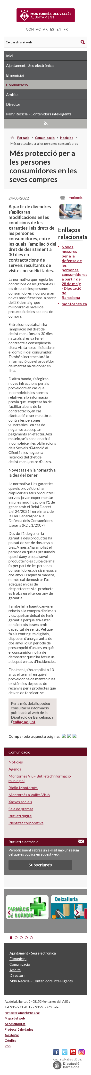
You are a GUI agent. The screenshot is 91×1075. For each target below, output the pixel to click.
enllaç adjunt (24, 721)
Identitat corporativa (25, 822)
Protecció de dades (19, 1029)
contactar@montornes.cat (22, 1013)
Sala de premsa (20, 808)
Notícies (66, 138)
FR (66, 29)
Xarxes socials (20, 801)
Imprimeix (75, 198)
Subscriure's (40, 864)
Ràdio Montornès (23, 787)
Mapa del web (15, 1018)
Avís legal (12, 1035)
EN (59, 29)
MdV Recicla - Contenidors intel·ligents (38, 114)
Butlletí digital (20, 815)
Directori (13, 104)
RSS (45, 123)
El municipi (15, 75)
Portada (23, 138)
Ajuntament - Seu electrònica (30, 65)
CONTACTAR (37, 29)
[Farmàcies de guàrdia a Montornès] (27, 907)
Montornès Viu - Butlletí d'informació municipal (39, 778)
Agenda (14, 769)
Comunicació (17, 84)
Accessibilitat (15, 1024)
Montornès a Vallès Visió (29, 794)
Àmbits (12, 94)
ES (52, 29)
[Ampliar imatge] (70, 217)
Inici (9, 55)
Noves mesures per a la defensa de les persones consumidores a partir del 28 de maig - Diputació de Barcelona (74, 272)
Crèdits (10, 1041)
